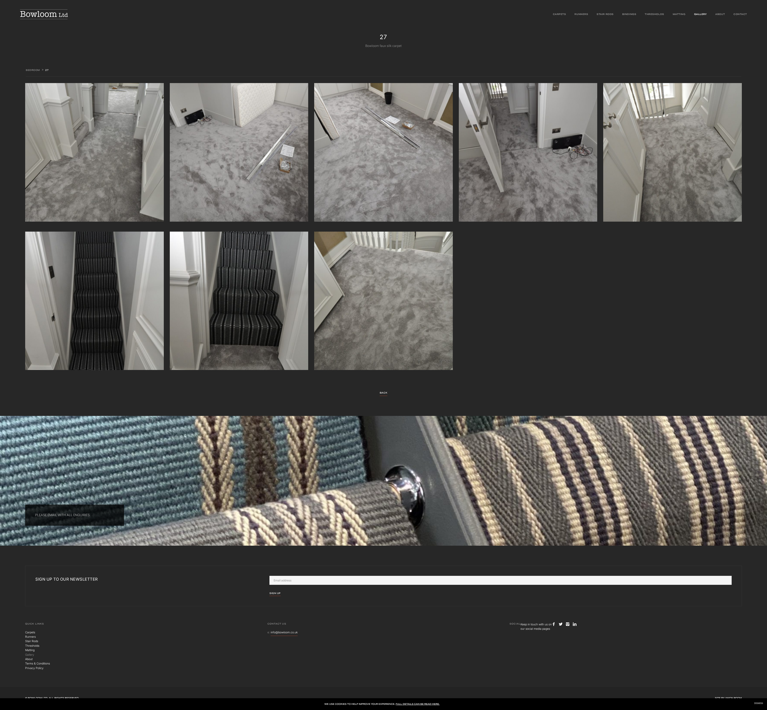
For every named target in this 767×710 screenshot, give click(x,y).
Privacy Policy (34, 668)
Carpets (559, 14)
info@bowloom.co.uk (284, 632)
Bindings (629, 14)
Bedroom (33, 70)
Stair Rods (605, 14)
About (720, 14)
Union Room (733, 698)
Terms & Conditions (37, 663)
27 (47, 70)
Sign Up (275, 593)
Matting (679, 14)
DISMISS (758, 703)
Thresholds (654, 14)
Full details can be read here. (418, 704)
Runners (581, 14)
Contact (740, 14)
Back (383, 392)
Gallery (700, 14)
